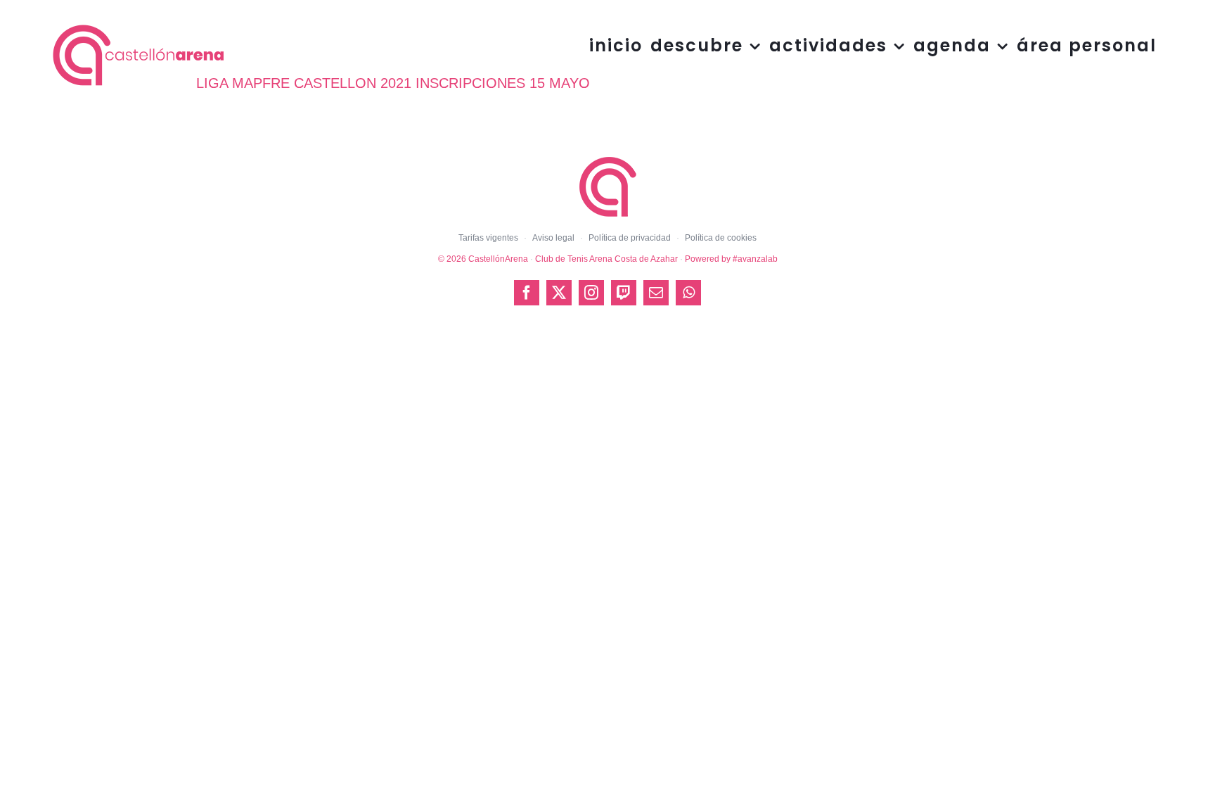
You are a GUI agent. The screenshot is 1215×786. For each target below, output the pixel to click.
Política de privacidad (630, 238)
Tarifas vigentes (488, 238)
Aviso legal (553, 238)
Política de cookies (721, 238)
